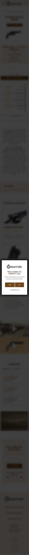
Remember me (15, 290)
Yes (9, 284)
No (19, 284)
